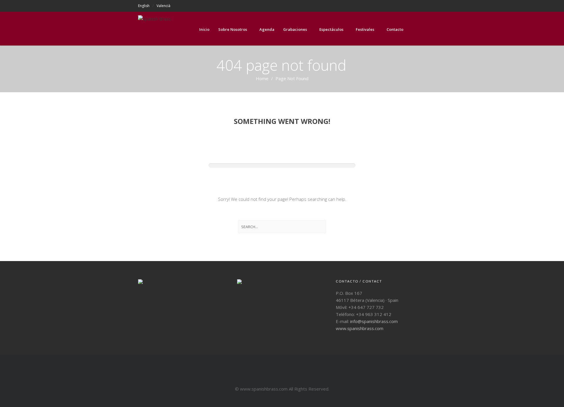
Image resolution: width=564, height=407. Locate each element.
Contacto (395, 29)
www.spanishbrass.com (359, 328)
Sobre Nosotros (232, 29)
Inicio (204, 29)
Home (262, 78)
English (144, 5)
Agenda (266, 29)
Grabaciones (295, 29)
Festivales (365, 29)
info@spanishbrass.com (374, 321)
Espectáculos (331, 29)
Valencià (163, 5)
